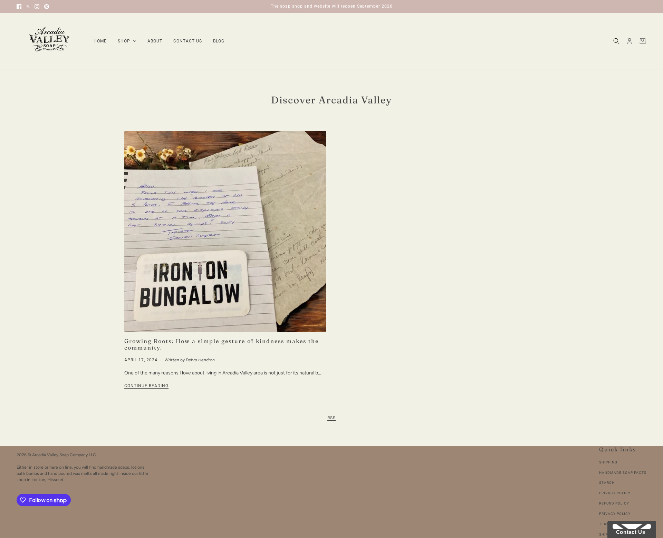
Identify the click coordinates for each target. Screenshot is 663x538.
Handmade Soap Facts (622, 473)
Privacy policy (615, 514)
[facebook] (19, 6)
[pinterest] (46, 6)
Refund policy (614, 503)
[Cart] (642, 41)
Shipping (608, 462)
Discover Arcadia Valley (331, 100)
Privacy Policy (615, 493)
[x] (28, 6)
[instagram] (37, 6)
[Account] (629, 41)
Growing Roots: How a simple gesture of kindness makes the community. (221, 344)
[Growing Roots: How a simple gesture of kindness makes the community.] (225, 231)
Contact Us (629, 532)
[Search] (616, 41)
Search (607, 483)
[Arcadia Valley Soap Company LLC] (50, 41)
